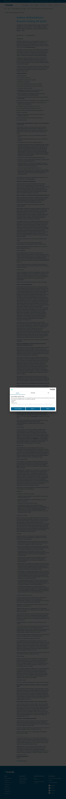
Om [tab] (48, 392)
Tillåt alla (47, 408)
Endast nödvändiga (18, 408)
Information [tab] (33, 392)
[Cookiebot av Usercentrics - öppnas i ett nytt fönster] (50, 389)
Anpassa (32, 408)
